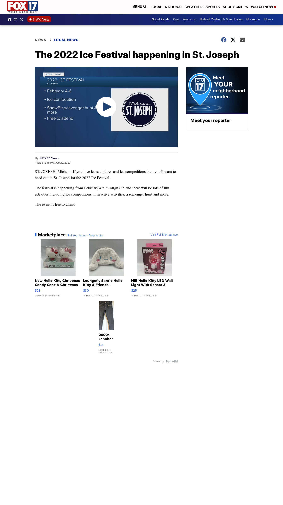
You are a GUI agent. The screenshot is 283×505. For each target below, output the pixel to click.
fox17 (22, 19)
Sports (213, 7)
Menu (137, 7)
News (40, 40)
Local (156, 7)
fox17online (10, 19)
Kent (176, 19)
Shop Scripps (235, 7)
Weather (194, 7)
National (174, 7)
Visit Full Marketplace (164, 234)
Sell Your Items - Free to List (85, 235)
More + (268, 19)
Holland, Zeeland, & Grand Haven (221, 19)
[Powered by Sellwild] (172, 361)
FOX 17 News (49, 158)
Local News (66, 40)
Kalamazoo (189, 19)
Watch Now (262, 7)
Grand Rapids (160, 19)
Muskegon (253, 19)
